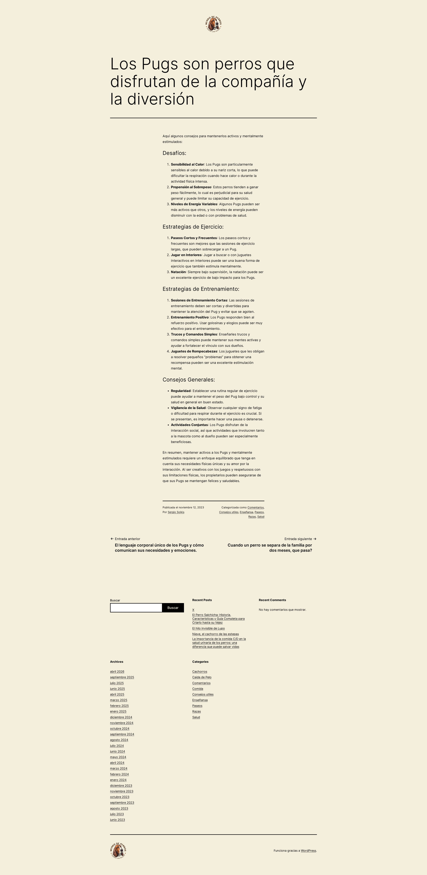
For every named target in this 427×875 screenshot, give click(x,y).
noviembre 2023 (121, 791)
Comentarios (256, 507)
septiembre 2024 (122, 734)
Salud (260, 516)
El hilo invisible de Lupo (208, 628)
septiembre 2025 (122, 677)
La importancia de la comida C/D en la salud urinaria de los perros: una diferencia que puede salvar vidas (219, 642)
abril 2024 (117, 762)
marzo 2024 (118, 768)
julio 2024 (117, 745)
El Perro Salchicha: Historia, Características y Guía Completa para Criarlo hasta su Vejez (218, 618)
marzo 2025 (118, 700)
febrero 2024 (119, 774)
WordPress (308, 850)
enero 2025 (118, 711)
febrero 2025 (119, 705)
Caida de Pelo (201, 677)
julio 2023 (117, 814)
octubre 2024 (119, 728)
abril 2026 (117, 671)
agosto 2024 (119, 740)
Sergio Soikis (176, 512)
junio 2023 (117, 819)
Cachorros (199, 671)
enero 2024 (118, 780)
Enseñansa (246, 512)
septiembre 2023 (122, 802)
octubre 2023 (119, 797)
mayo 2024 (118, 757)
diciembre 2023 (121, 785)
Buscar (115, 600)
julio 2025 (117, 683)
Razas (252, 516)
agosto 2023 (119, 808)
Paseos (259, 512)
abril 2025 (117, 694)
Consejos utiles (228, 512)
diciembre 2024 (121, 717)
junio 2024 (117, 751)
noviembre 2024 (121, 723)
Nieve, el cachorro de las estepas (215, 634)
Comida (197, 688)
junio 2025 (117, 688)
